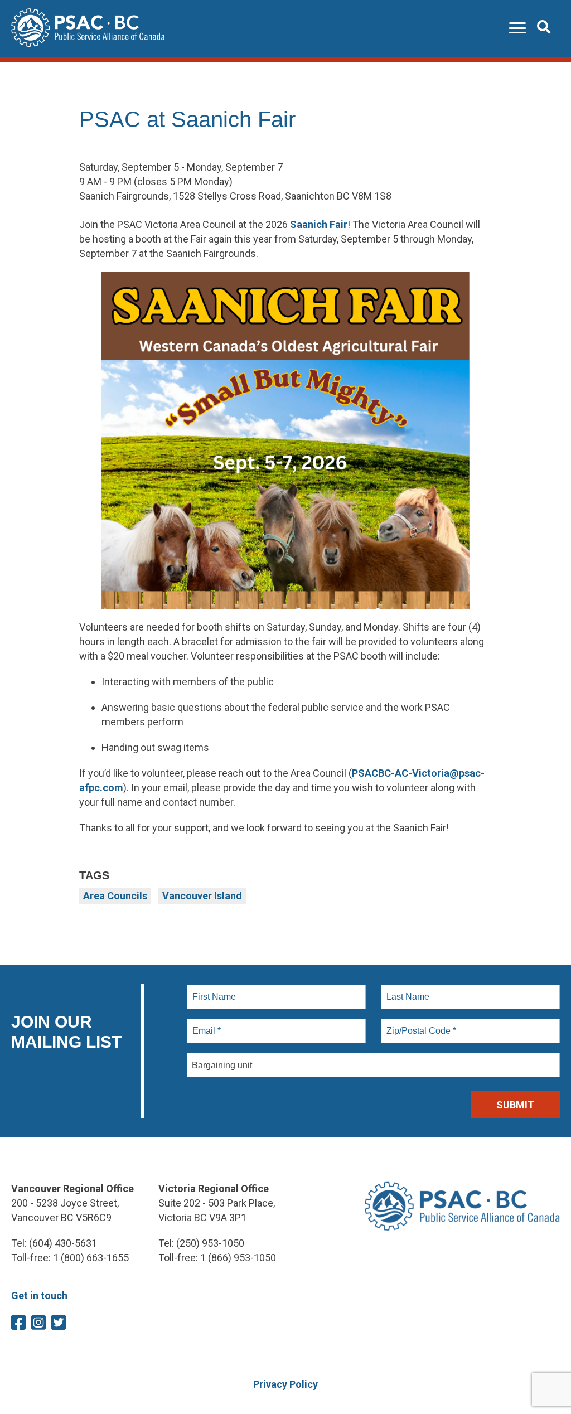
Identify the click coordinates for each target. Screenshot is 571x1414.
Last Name (406, 990)
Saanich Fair (318, 224)
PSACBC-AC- (382, 773)
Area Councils (115, 896)
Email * (205, 1024)
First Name (213, 990)
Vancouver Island (202, 896)
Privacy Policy (285, 1384)
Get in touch (39, 1295)
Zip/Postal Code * (419, 1024)
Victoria (430, 773)
